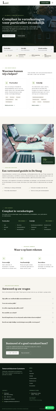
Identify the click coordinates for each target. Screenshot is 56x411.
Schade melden (45, 2)
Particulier (31, 373)
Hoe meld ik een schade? (9, 312)
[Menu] (52, 2)
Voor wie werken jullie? (9, 303)
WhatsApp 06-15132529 (9, 399)
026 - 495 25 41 (13, 352)
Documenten (32, 385)
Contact (31, 383)
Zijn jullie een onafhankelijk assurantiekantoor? (16, 298)
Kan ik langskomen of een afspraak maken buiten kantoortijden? (21, 317)
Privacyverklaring (43, 408)
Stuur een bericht (25, 352)
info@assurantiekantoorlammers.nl (11, 401)
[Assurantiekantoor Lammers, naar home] (5, 3)
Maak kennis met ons (9, 35)
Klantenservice (32, 380)
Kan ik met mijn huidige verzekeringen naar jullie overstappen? (21, 322)
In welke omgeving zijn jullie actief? (12, 308)
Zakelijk (31, 376)
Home (30, 371)
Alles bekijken (21, 221)
